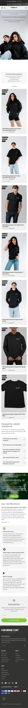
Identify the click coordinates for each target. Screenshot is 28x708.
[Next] (26, 4)
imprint (2, 668)
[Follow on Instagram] (2, 683)
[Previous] (1, 4)
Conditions (3, 676)
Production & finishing (19, 659)
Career (16, 661)
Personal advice (4, 657)
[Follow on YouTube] (6, 683)
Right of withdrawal (5, 674)
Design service (4, 653)
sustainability (18, 657)
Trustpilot (19, 1)
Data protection (4, 670)
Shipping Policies (4, 672)
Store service (4, 655)
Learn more (14, 496)
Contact (3, 678)
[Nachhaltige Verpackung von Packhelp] (14, 698)
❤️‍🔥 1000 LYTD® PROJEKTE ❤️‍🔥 (14, 4)
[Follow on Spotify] (16, 683)
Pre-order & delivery (5, 659)
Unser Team (17, 655)
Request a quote (4, 661)
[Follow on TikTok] (9, 683)
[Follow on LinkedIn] (13, 683)
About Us (17, 653)
